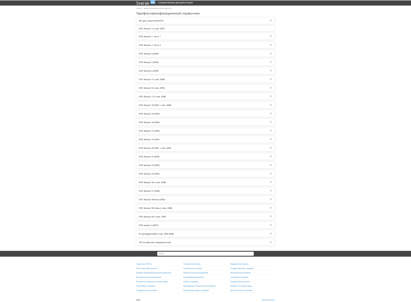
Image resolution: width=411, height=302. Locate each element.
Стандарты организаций (146, 290)
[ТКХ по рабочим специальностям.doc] (271, 242)
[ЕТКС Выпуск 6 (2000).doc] (271, 70)
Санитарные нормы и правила (196, 290)
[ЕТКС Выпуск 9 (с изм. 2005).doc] (271, 87)
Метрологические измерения (195, 273)
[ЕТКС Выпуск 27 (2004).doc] (271, 130)
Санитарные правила (239, 277)
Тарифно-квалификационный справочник (153, 273)
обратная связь (268, 300)
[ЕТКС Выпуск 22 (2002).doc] (271, 113)
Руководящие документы (193, 277)
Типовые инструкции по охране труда (152, 281)
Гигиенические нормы (192, 268)
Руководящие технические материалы (199, 286)
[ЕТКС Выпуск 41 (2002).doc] (271, 156)
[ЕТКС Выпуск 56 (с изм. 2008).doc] (271, 182)
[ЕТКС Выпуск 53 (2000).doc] (271, 165)
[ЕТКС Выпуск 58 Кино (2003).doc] (271, 199)
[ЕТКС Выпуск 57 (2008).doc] (271, 190)
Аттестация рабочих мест (147, 268)
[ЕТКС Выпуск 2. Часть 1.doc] (271, 36)
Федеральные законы (239, 264)
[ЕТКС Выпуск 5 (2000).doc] (271, 62)
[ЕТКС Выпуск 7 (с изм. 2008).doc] (271, 79)
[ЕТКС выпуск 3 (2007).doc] (271, 225)
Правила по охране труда (241, 286)
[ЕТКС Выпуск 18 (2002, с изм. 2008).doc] (271, 105)
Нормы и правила (190, 281)
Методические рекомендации (148, 277)
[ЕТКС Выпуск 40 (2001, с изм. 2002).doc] (271, 147)
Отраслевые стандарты (146, 286)
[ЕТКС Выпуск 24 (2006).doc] (271, 122)
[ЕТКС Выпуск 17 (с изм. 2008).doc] (271, 96)
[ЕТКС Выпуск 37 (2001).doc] (271, 139)
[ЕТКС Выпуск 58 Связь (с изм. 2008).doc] (271, 208)
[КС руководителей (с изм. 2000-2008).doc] (271, 233)
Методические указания (240, 273)
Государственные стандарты (242, 268)
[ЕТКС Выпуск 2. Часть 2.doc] (271, 45)
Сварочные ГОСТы (144, 264)
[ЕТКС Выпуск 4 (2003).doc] (271, 53)
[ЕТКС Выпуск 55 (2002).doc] (271, 173)
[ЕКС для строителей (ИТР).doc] (271, 20)
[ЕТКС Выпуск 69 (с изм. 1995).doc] (271, 216)
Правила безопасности (240, 281)
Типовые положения (191, 264)
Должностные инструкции (241, 290)
